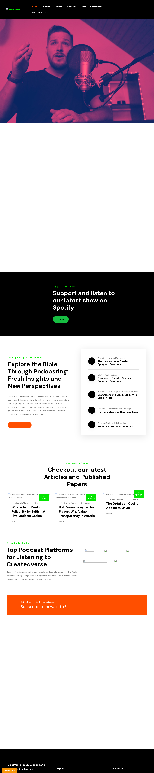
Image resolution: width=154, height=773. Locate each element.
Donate (46, 6)
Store (59, 6)
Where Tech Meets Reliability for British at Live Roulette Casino (28, 511)
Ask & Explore (115, 391)
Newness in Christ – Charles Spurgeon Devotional (114, 379)
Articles (71, 6)
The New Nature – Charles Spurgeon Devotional (113, 363)
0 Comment (38, 503)
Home (34, 6)
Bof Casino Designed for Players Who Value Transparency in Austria (77, 511)
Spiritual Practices (117, 358)
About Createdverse (92, 6)
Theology (127, 408)
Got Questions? (40, 12)
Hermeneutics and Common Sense (118, 411)
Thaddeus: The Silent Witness (115, 426)
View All (15, 522)
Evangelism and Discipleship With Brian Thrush (117, 396)
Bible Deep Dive (115, 408)
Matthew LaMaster (21, 503)
